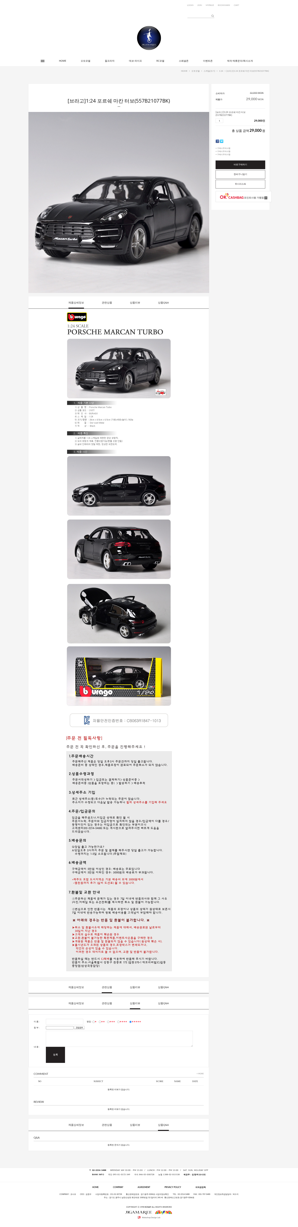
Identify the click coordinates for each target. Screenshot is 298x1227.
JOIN (199, 5)
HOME (62, 60)
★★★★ (123, 1022)
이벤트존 (208, 60)
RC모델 (160, 60)
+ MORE (200, 1074)
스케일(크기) (209, 71)
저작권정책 (200, 1187)
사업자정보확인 (162, 1194)
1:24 (221, 71)
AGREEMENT (144, 1187)
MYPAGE (210, 5)
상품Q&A (163, 302)
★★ (103, 1022)
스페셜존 (183, 60)
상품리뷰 (135, 302)
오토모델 (85, 60)
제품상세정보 (76, 302)
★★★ (112, 1022)
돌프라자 (110, 60)
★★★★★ (136, 1022)
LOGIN (190, 5)
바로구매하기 (240, 165)
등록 (55, 1055)
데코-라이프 (135, 60)
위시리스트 (240, 184)
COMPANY (118, 1187)
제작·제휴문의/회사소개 (240, 60)
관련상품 (107, 302)
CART (236, 5)
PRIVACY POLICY (173, 1187)
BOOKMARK (224, 5)
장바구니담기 (240, 174)
